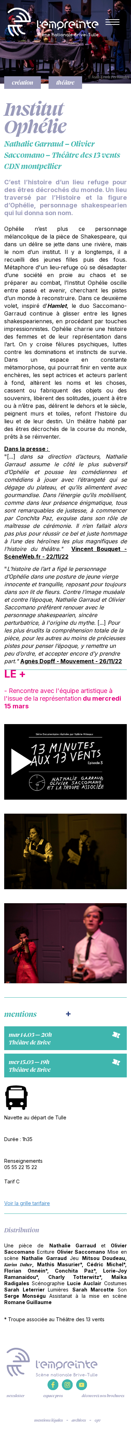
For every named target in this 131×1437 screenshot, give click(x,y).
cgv (98, 1420)
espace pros (53, 1395)
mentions (20, 1014)
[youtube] (81, 1388)
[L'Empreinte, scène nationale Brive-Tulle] (52, 1361)
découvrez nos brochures (103, 1395)
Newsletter (15, 1395)
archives (79, 1420)
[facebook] (53, 1388)
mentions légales (48, 1420)
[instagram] (67, 1388)
